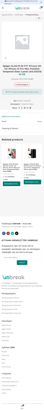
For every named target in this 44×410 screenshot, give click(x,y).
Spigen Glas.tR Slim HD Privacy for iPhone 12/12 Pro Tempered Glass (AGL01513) (32, 166)
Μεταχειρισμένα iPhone (10, 298)
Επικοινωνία (6, 367)
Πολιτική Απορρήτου (9, 385)
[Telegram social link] (30, 107)
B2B (3, 363)
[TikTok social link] (16, 233)
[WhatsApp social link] (12, 233)
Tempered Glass (31, 15)
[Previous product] (37, 18)
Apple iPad (5, 337)
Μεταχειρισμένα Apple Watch (12, 301)
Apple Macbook (7, 333)
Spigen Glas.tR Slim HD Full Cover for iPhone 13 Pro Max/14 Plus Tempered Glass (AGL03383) (11, 167)
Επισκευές (5, 355)
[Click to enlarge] (5, 58)
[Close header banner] (41, 2)
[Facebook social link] (19, 107)
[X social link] (21, 107)
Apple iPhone (6, 325)
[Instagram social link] (8, 233)
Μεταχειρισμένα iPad (9, 309)
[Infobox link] (16, 223)
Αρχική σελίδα (7, 15)
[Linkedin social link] (27, 107)
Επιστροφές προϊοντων (10, 382)
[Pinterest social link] (24, 107)
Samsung (5, 340)
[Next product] (41, 18)
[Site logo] (22, 7)
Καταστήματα (6, 378)
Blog (3, 359)
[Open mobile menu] (3, 8)
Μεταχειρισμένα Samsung (11, 313)
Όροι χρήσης (6, 389)
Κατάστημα (19, 15)
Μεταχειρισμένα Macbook (11, 305)
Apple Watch (6, 329)
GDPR (4, 393)
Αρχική (4, 351)
